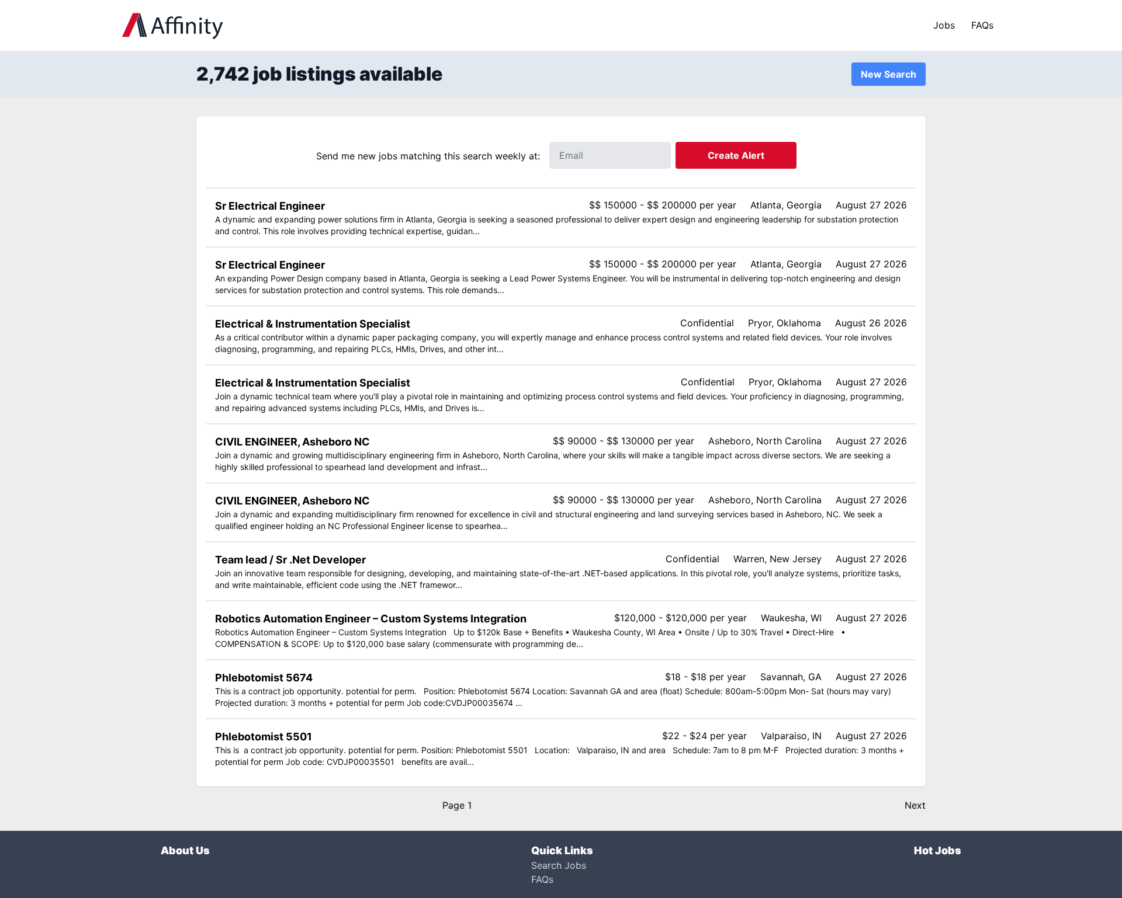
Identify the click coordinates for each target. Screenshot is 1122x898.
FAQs (982, 25)
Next (915, 805)
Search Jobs (558, 865)
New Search (888, 74)
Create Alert (736, 155)
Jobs (944, 25)
